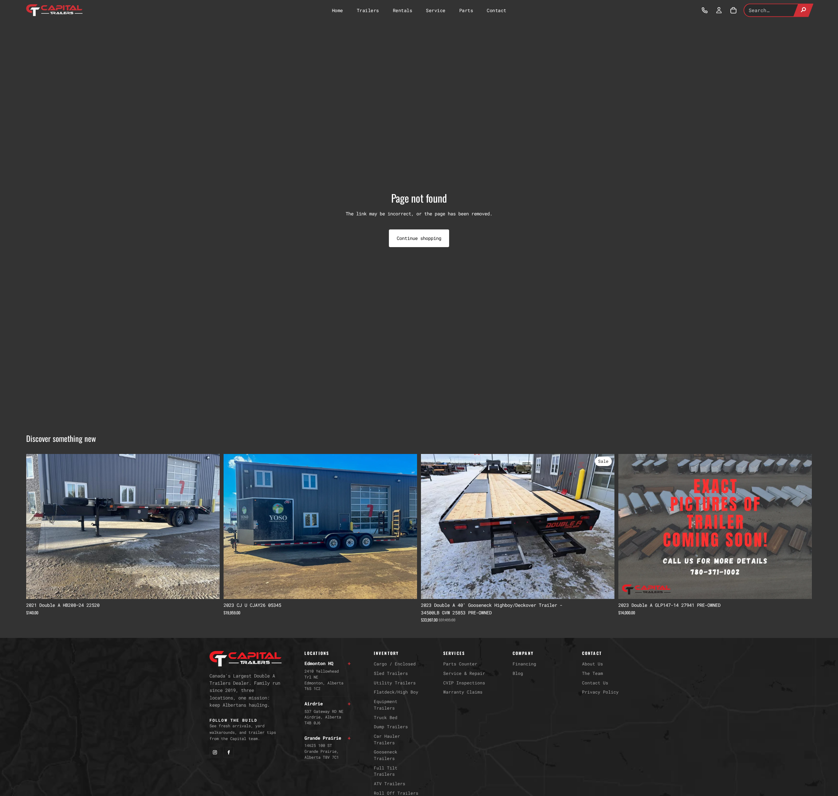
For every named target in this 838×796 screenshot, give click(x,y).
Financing (524, 664)
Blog (518, 673)
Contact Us (595, 683)
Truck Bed (385, 717)
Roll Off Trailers (396, 793)
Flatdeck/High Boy (396, 692)
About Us (592, 664)
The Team (592, 673)
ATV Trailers (389, 784)
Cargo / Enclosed (395, 664)
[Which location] (704, 10)
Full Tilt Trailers (385, 771)
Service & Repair (464, 673)
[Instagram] (215, 752)
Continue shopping (419, 238)
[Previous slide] (36, 526)
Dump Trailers (391, 727)
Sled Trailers (391, 673)
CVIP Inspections (464, 683)
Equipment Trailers (385, 704)
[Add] (209, 589)
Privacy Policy (600, 692)
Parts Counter (460, 664)
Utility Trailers (395, 683)
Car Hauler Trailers (387, 739)
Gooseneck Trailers (385, 755)
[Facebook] (228, 752)
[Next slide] (210, 526)
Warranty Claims (463, 692)
